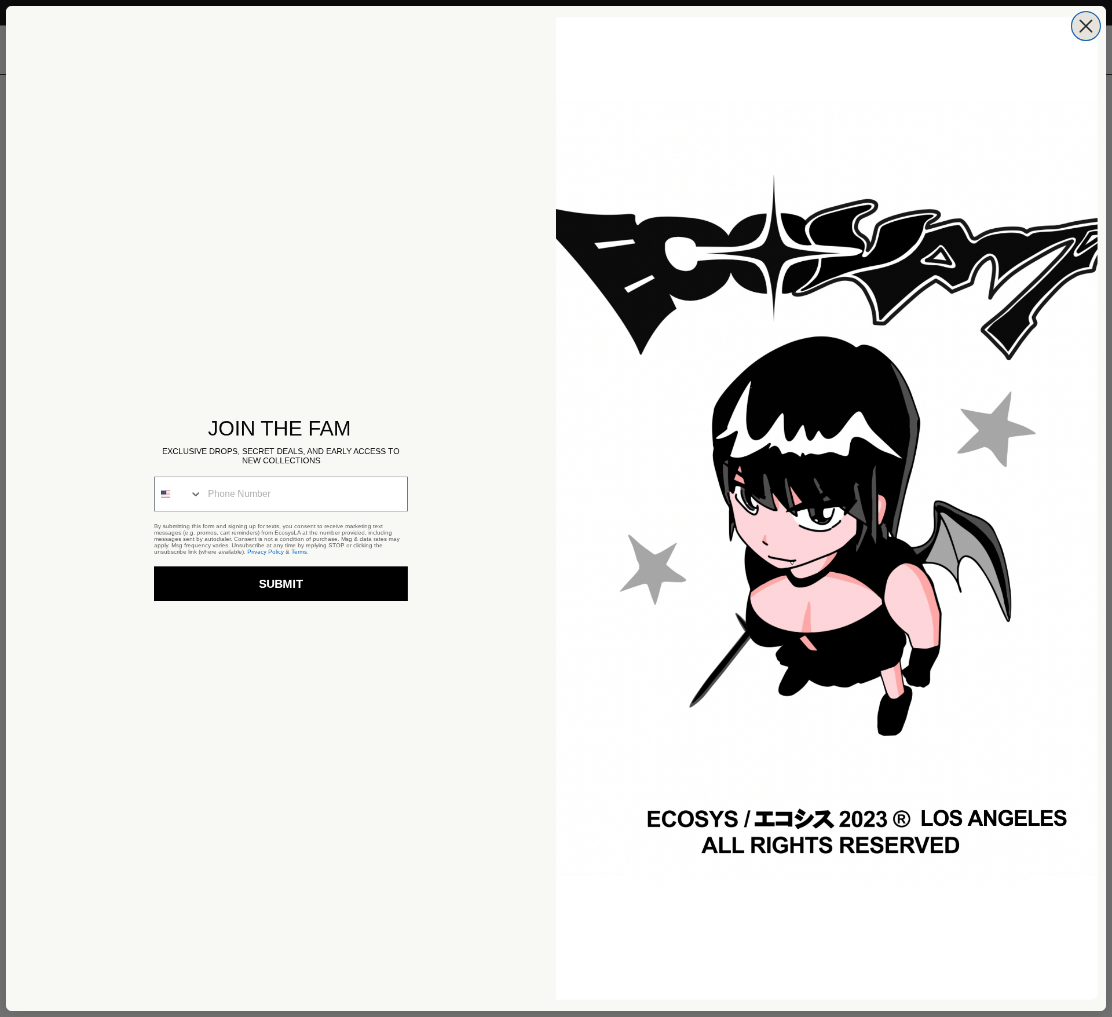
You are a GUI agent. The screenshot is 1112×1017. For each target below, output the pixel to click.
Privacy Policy (265, 551)
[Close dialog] (1085, 26)
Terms (299, 551)
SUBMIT (281, 583)
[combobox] (178, 494)
